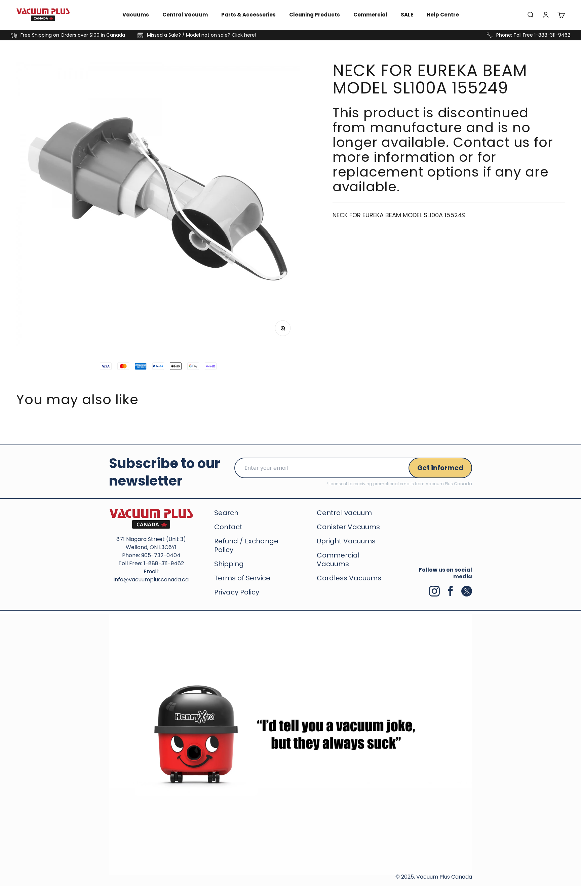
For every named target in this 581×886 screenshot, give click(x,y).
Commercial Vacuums (338, 559)
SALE (407, 14)
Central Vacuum (185, 14)
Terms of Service (242, 578)
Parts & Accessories (248, 14)
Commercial (370, 14)
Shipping (229, 564)
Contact (228, 527)
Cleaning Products (314, 14)
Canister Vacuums (348, 527)
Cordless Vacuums (349, 578)
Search (226, 512)
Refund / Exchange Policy (246, 545)
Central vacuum (344, 512)
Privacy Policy (236, 592)
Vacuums (135, 14)
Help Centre (443, 14)
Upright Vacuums (346, 541)
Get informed (440, 467)
